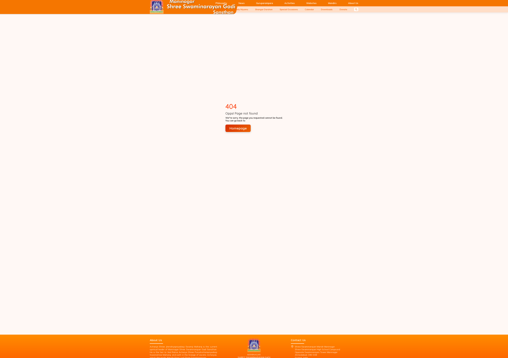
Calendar (309, 9)
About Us (353, 3)
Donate (343, 9)
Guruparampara (264, 3)
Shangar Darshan (264, 9)
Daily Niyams (241, 9)
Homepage (238, 128)
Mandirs (332, 3)
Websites (311, 3)
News (242, 3)
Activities (289, 3)
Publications (222, 9)
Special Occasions (289, 9)
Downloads (326, 9)
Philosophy (221, 3)
